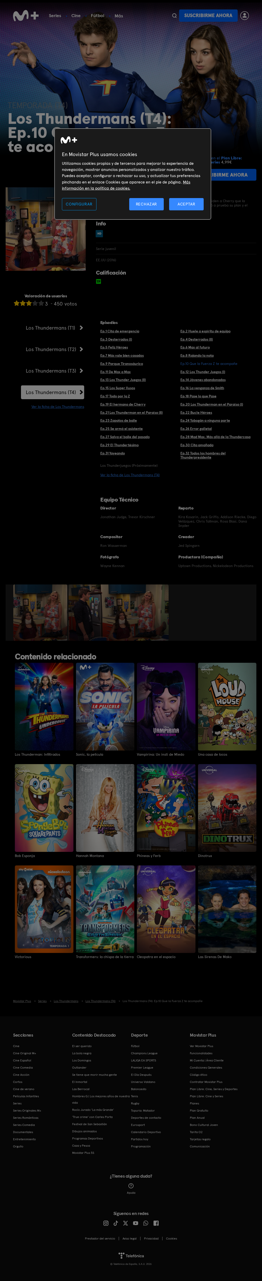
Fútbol (97, 15)
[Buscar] (174, 15)
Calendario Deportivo (146, 1132)
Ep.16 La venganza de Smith (202, 388)
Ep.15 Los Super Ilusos (117, 388)
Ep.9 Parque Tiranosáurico (121, 364)
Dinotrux (205, 856)
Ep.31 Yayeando (112, 453)
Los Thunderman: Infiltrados (37, 754)
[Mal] (23, 303)
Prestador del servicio (100, 1238)
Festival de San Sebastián (89, 1124)
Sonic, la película (89, 754)
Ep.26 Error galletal (196, 429)
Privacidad (151, 1238)
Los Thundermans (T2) (51, 349)
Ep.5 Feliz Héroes (114, 347)
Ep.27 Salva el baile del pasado (125, 437)
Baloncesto (138, 1089)
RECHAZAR (146, 204)
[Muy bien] (41, 303)
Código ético (198, 1075)
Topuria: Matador (143, 1110)
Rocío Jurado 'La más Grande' (93, 1110)
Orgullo (18, 1146)
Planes (194, 1103)
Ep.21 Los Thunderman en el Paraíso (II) (131, 412)
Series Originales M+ (27, 1110)
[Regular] (29, 303)
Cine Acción (21, 1075)
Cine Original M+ (24, 1053)
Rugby (135, 1103)
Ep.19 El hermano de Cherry (123, 404)
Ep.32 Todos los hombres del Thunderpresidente (203, 455)
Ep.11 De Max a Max (115, 372)
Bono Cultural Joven (204, 1125)
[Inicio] (26, 15)
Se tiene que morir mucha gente (94, 1075)
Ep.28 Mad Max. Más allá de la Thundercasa (215, 437)
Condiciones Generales (206, 1067)
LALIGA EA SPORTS (143, 1060)
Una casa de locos (212, 754)
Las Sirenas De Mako (215, 957)
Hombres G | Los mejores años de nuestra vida (101, 1099)
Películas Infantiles (26, 1096)
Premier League (142, 1067)
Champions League (144, 1053)
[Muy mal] (16, 303)
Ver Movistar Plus (201, 1046)
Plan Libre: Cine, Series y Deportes (213, 1089)
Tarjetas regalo (200, 1139)
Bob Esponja (25, 856)
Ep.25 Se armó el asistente (121, 429)
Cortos (17, 1082)
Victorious (23, 957)
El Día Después (141, 1075)
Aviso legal (130, 1238)
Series (55, 15)
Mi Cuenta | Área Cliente (207, 1060)
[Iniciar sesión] (244, 15)
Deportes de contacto (146, 1118)
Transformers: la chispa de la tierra (105, 957)
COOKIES (171, 1238)
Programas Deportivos (87, 1138)
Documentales (23, 1132)
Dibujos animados (84, 1131)
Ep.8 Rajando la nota (197, 355)
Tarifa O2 (196, 1132)
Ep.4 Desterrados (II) (196, 339)
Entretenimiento (24, 1139)
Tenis (134, 1096)
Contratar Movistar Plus (206, 1082)
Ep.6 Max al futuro (195, 347)
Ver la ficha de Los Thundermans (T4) (130, 475)
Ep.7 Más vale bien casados (122, 355)
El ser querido (82, 1046)
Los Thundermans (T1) (50, 328)
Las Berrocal (81, 1089)
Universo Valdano (143, 1082)
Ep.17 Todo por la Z (115, 396)
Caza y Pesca (81, 1145)
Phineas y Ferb (149, 856)
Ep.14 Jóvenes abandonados (203, 380)
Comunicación (200, 1146)
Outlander (79, 1067)
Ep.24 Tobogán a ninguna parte (205, 420)
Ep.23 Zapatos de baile (118, 420)
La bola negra (81, 1053)
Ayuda (131, 1193)
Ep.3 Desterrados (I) (116, 339)
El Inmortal (79, 1082)
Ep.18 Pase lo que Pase (198, 396)
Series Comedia (24, 1125)
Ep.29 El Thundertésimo (119, 445)
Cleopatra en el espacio (156, 957)
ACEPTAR (186, 204)
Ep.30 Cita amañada (196, 445)
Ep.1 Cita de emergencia (119, 331)
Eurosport (138, 1125)
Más (119, 15)
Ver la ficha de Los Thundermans (57, 407)
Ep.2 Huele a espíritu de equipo (205, 331)
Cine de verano (23, 1089)
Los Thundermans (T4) (51, 392)
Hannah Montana (90, 856)
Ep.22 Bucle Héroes (196, 412)
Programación (141, 1146)
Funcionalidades (201, 1053)
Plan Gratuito (199, 1110)
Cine (76, 15)
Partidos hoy (139, 1139)
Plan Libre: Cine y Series (206, 1096)
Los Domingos (81, 1060)
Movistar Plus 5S (83, 1153)
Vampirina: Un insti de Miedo (160, 754)
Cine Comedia (23, 1067)
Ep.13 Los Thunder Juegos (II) (123, 380)
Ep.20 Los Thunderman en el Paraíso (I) (211, 404)
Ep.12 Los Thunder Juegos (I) (202, 372)
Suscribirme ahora (208, 15)
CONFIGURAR (79, 204)
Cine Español (22, 1060)
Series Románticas (25, 1118)
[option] (41, 612)
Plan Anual (197, 1118)
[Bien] (35, 303)
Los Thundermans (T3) (51, 371)
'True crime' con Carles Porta (92, 1117)
